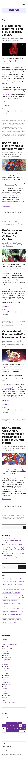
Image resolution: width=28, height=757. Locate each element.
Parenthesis (7, 130)
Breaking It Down (8, 642)
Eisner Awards (15, 600)
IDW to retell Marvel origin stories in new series (13, 145)
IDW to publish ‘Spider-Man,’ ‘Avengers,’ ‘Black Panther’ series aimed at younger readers (13, 435)
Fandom (5, 664)
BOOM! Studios (18, 584)
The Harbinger (14, 132)
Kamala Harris (18, 126)
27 (17, 731)
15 (24, 725)
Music (5, 681)
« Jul (7, 736)
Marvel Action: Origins (10, 224)
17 (7, 728)
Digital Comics (7, 661)
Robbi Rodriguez (14, 130)
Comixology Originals (8, 595)
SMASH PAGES (5, 754)
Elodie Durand (18, 121)
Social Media (6, 695)
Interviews (6, 675)
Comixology (16, 592)
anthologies (6, 581)
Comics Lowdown (7, 592)
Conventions (6, 653)
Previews (5, 688)
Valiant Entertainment (9, 135)
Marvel (11, 127)
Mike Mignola (11, 614)
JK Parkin (6, 120)
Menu (23, 4)
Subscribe (21, 567)
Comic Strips (6, 650)
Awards (5, 639)
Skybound (17, 617)
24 (7, 731)
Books (5, 641)
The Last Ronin (21, 132)
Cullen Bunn (6, 597)
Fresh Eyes (6, 666)
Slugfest (5, 619)
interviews (5, 608)
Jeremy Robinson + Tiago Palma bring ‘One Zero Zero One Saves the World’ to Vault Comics (14, 549)
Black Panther (10, 517)
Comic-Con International (9, 589)
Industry (5, 673)
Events (5, 662)
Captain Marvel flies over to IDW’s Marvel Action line (13, 334)
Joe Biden (17, 124)
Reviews (5, 691)
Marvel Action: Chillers (16, 324)
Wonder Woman (7, 627)
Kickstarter (5, 611)
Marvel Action (16, 127)
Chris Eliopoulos (5, 223)
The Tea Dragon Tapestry (7, 134)
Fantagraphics (6, 603)
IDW (13, 123)
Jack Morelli (13, 608)
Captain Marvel (6, 121)
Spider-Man (18, 518)
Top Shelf (15, 134)
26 (14, 731)
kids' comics (21, 517)
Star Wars (18, 619)
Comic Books (21, 221)
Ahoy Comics (6, 578)
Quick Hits (6, 690)
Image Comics (19, 606)
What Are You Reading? (9, 625)
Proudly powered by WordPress (16, 754)
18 (10, 728)
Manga (5, 679)
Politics (5, 686)
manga (22, 611)
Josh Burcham (11, 126)
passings (5, 617)
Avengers (4, 517)
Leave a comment (11, 136)
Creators (5, 655)
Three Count (6, 699)
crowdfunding (19, 595)
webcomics (13, 622)
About (3, 743)
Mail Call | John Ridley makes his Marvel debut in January (12, 30)
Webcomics (6, 701)
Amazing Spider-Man (16, 578)
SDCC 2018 (14, 518)
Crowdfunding (7, 657)
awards (4, 584)
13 (17, 725)
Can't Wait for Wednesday (9, 587)
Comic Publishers (21, 120)
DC (23, 597)
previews (11, 617)
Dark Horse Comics (16, 597)
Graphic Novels (7, 670)
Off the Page (6, 682)
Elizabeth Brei (9, 322)
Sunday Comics (7, 697)
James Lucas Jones (10, 124)
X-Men (14, 627)
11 (10, 725)
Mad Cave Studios (14, 611)
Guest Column (7, 671)
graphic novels (6, 606)
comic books (20, 589)
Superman (5, 622)
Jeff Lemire (20, 608)
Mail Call (8, 127)
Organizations (7, 684)
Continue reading (6, 105)
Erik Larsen (9, 123)
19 (14, 728)
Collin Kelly (12, 121)
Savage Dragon (5, 131)
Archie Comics (14, 581)
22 (24, 728)
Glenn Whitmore (16, 603)
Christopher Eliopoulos (8, 183)
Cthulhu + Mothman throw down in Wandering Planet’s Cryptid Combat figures (12, 540)
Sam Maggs (20, 130)
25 (10, 731)
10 (7, 725)
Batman (10, 584)
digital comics (6, 600)
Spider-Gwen (12, 131)
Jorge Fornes (5, 126)
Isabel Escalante (17, 123)
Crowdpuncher (7, 659)
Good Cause (6, 668)
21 (20, 728)
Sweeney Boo (18, 131)
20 (17, 728)
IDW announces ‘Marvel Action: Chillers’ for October (12, 235)
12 (14, 725)
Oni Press (18, 614)
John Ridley (21, 124)
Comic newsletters (7, 746)
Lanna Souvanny (9, 185)
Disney (14, 517)
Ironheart (17, 322)
